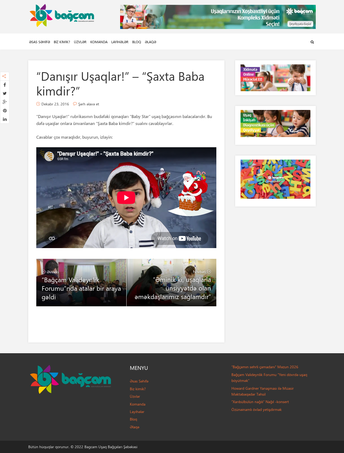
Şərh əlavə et (88, 103)
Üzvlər (80, 41)
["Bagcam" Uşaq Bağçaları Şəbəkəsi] (61, 14)
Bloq (136, 41)
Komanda (99, 41)
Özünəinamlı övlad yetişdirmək (256, 409)
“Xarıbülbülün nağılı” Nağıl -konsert (260, 401)
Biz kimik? (62, 41)
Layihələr (119, 41)
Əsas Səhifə (39, 41)
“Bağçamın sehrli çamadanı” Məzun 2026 (264, 366)
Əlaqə (150, 41)
